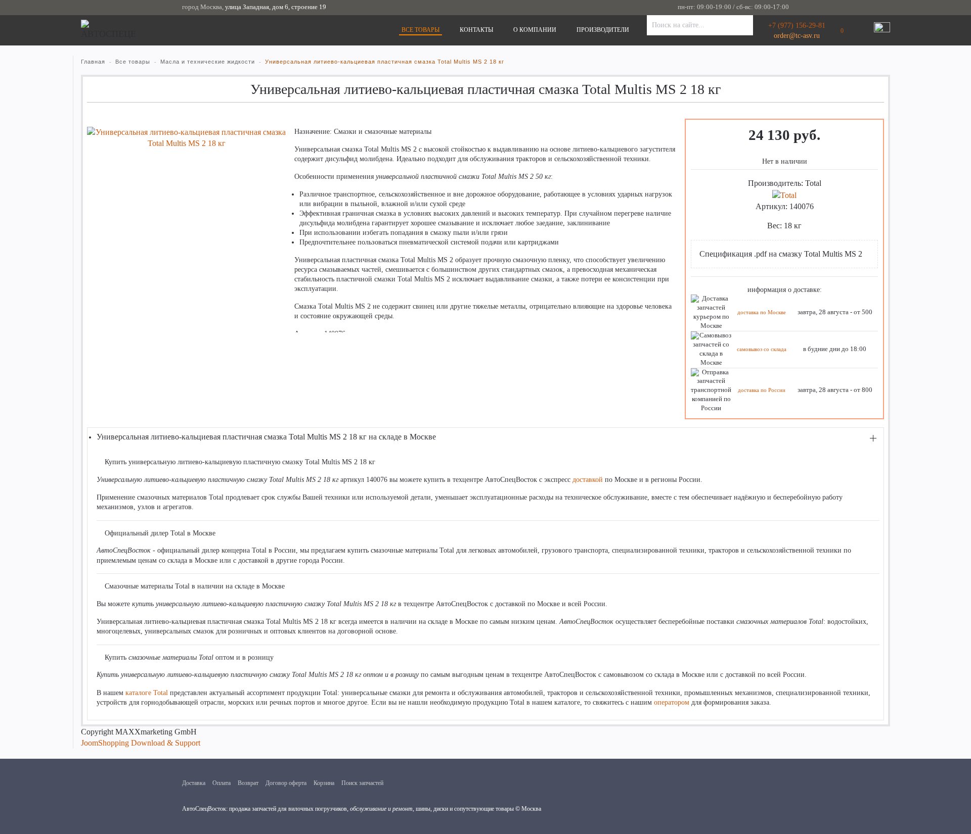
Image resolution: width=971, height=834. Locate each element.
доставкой (587, 479)
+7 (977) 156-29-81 (796, 25)
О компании (534, 29)
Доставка (193, 783)
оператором (671, 702)
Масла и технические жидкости (207, 62)
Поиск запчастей (362, 783)
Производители (603, 29)
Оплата (221, 783)
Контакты (476, 29)
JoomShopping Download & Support (140, 743)
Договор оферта (286, 783)
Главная (93, 62)
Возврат (248, 783)
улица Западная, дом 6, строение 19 (275, 7)
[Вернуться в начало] (108, 30)
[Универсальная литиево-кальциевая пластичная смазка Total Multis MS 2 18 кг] (186, 137)
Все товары (420, 29)
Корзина (324, 783)
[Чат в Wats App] (882, 30)
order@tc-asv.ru (797, 35)
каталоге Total (146, 693)
